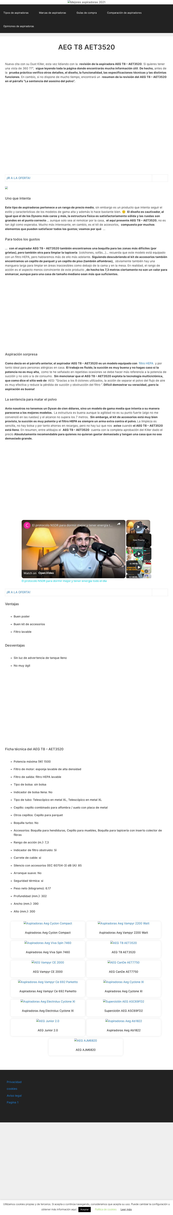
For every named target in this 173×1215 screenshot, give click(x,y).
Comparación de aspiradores (124, 12)
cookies (12, 1088)
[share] (119, 524)
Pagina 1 (12, 1102)
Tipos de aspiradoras (16, 12)
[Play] (138, 553)
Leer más (126, 1209)
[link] (27, 525)
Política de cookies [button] (106, 1209)
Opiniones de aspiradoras (18, 26)
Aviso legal (14, 1095)
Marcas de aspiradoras (52, 12)
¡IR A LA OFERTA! (18, 178)
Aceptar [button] (84, 1209)
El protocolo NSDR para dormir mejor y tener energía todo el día (73, 525)
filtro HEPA (146, 363)
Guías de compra (87, 12)
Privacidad (14, 1082)
